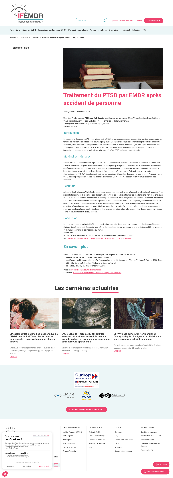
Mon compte (154, 20)
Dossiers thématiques (123, 451)
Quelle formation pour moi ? (123, 20)
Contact (139, 20)
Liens (117, 443)
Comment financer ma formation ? (86, 409)
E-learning (113, 30)
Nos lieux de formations (124, 440)
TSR (90, 447)
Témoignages (68, 440)
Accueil (13, 38)
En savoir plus (21, 47)
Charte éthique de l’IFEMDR (151, 436)
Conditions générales (149, 432)
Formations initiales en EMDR (23, 30)
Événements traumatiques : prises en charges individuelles (97, 273)
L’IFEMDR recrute (69, 447)
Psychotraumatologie (78, 30)
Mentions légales (147, 440)
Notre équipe (68, 436)
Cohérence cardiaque (97, 440)
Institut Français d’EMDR (72, 432)
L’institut (126, 30)
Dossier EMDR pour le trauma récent (86, 270)
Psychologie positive (97, 443)
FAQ (144, 30)
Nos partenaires (69, 443)
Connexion (119, 432)
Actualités (136, 30)
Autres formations (98, 30)
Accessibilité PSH (147, 450)
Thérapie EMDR (95, 432)
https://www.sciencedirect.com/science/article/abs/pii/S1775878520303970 (100, 238)
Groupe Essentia (69, 451)
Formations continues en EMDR (52, 30)
